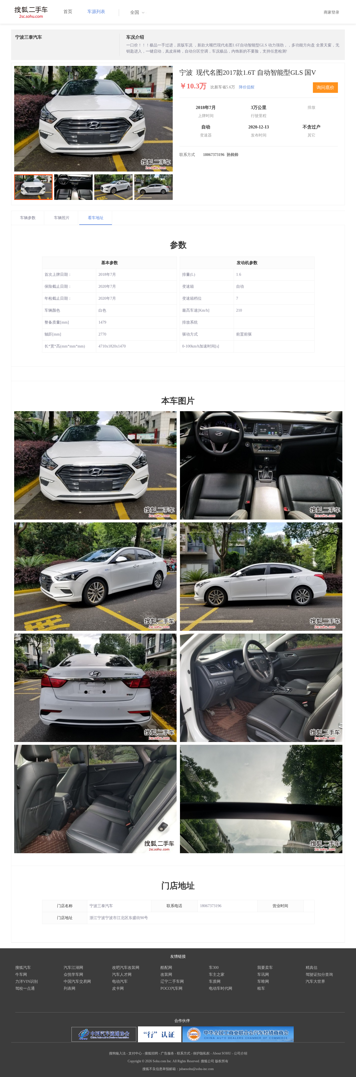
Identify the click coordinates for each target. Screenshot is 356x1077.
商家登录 (331, 12)
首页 (67, 11)
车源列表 (96, 11)
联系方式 (183, 1053)
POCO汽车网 (171, 988)
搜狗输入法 (117, 1053)
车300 (214, 968)
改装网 (166, 974)
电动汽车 (120, 981)
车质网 (215, 981)
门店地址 (178, 885)
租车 (261, 988)
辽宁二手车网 (172, 981)
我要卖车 (265, 968)
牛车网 (21, 974)
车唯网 (263, 981)
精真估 (311, 968)
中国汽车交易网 (77, 981)
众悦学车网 (73, 974)
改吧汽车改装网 (125, 968)
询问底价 (325, 87)
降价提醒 (246, 87)
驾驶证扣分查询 (319, 974)
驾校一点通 (25, 988)
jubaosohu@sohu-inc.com (196, 1069)
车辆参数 (28, 218)
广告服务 (167, 1053)
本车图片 (178, 400)
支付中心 (135, 1053)
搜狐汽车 (23, 968)
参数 (178, 244)
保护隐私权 (201, 1053)
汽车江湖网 (73, 968)
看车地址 (95, 218)
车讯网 (263, 974)
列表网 (69, 988)
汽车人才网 (122, 974)
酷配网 (166, 968)
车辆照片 (62, 218)
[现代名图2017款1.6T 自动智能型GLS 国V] (93, 119)
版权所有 (221, 1061)
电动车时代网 (220, 988)
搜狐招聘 (151, 1053)
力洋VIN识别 (26, 981)
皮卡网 (118, 988)
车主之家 (216, 974)
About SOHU (221, 1053)
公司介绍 (240, 1053)
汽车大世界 (315, 981)
